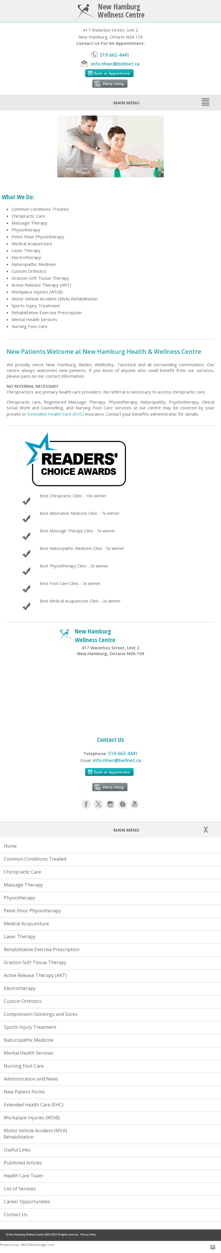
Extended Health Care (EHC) (55, 414)
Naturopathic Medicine (34, 264)
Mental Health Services (34, 319)
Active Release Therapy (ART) (41, 285)
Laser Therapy (26, 250)
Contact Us (14, 1214)
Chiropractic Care (28, 216)
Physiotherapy (26, 230)
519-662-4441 (113, 55)
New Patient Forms (23, 1092)
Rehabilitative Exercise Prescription (47, 312)
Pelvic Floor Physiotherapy (38, 236)
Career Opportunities (25, 1201)
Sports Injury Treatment (36, 305)
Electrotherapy (26, 257)
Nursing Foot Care (29, 326)
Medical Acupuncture (32, 243)
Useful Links (16, 1150)
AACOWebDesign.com (37, 1244)
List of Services (18, 1188)
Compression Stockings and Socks (39, 1014)
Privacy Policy (88, 1234)
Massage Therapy (29, 223)
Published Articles (21, 1163)
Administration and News (29, 1079)
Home (9, 846)
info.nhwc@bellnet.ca (114, 64)
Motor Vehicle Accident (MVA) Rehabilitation (55, 299)
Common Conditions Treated (40, 209)
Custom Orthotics (29, 271)
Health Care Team (22, 1176)
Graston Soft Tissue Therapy (40, 278)
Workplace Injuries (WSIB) (37, 292)
